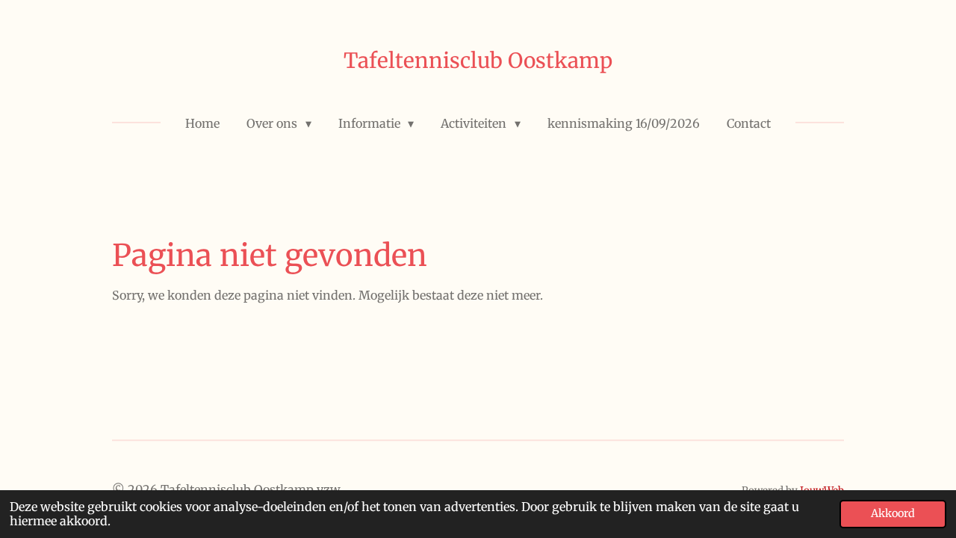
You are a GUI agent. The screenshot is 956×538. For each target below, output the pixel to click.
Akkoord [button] (893, 513)
